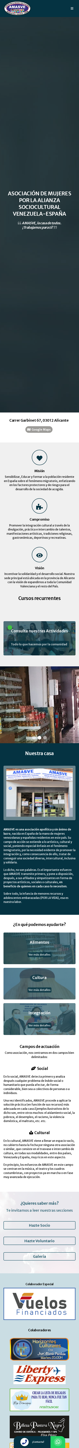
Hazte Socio (39, 1225)
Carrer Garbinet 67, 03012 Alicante (39, 420)
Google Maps (40, 429)
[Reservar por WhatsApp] (58, 1442)
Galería (39, 1256)
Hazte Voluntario (39, 1241)
